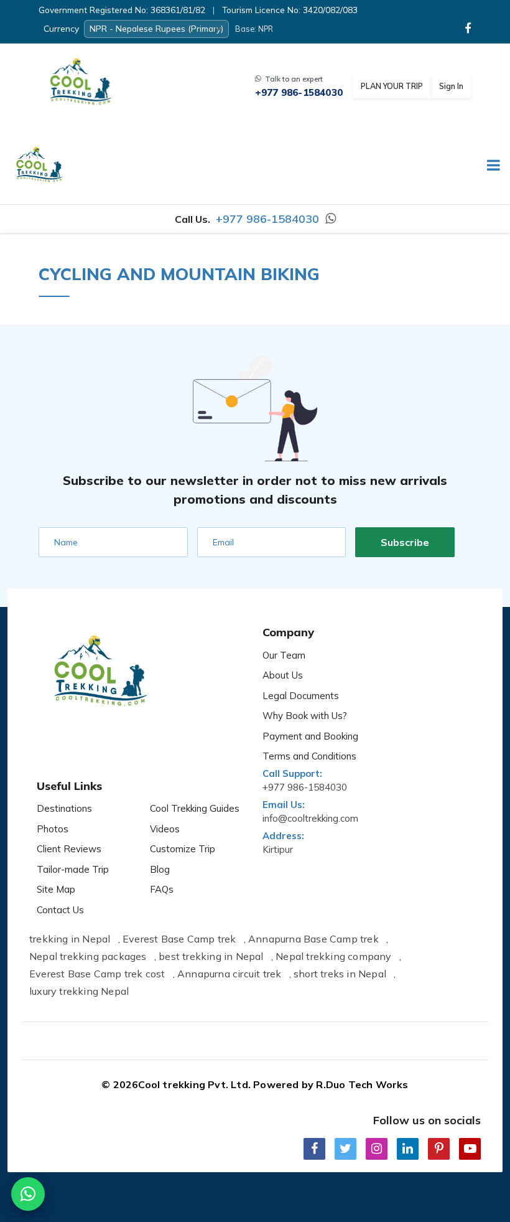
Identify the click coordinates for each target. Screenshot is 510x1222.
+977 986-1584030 (299, 93)
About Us (282, 675)
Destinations (64, 808)
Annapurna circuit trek (229, 973)
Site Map (56, 889)
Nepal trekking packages (88, 956)
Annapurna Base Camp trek (313, 939)
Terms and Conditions (309, 756)
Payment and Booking (310, 736)
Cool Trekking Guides (194, 808)
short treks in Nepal (340, 973)
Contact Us (60, 910)
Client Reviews (69, 849)
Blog (160, 869)
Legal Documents (300, 696)
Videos (165, 829)
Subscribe (405, 542)
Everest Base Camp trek (179, 939)
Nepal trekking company (333, 956)
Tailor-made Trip (73, 869)
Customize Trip (182, 849)
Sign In (451, 86)
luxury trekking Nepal (79, 991)
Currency (61, 28)
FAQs (162, 889)
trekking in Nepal (69, 939)
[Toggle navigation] (489, 166)
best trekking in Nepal (211, 956)
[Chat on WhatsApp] (28, 1194)
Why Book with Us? (304, 715)
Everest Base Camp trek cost (97, 973)
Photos (52, 829)
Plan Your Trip (392, 86)
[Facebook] (468, 28)
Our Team (283, 655)
